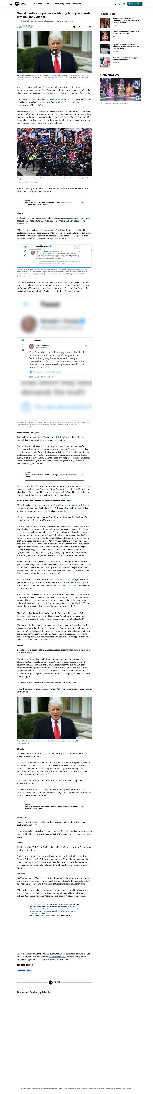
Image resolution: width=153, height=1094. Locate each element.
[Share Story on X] (79, 27)
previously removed (57, 956)
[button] (11, 4)
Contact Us (129, 1088)
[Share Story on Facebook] (74, 27)
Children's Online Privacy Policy (67, 1088)
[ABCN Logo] (21, 3)
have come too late (59, 99)
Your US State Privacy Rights (48, 1088)
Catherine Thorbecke (26, 26)
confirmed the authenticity (72, 582)
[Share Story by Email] (85, 27)
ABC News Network (25, 1088)
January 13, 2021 (65, 915)
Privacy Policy (36, 1088)
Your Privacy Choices (119, 1088)
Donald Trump (36, 87)
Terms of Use (109, 1088)
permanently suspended (79, 217)
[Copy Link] (90, 27)
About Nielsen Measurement (96, 1088)
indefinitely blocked (62, 437)
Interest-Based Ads (82, 1088)
